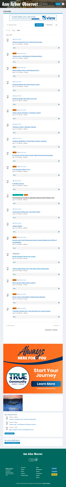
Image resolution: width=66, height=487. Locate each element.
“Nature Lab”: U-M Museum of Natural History (27, 56)
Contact (23, 473)
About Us (23, 467)
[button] (30, 459)
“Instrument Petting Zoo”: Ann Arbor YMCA (26, 212)
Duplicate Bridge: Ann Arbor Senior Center (26, 84)
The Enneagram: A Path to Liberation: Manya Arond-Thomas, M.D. (33, 197)
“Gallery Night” (17, 226)
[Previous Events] (7, 30)
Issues (22, 471)
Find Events (39, 25)
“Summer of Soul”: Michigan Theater (24, 127)
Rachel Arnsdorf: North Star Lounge (23, 256)
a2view (22, 469)
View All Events (9, 433)
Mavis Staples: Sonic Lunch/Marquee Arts (25, 70)
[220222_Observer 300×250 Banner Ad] (33, 403)
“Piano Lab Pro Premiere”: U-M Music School (26, 113)
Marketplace (39, 469)
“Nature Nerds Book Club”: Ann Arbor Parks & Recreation (30, 268)
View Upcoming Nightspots (12, 443)
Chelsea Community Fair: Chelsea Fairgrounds (27, 42)
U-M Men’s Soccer (18, 183)
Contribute (54, 471)
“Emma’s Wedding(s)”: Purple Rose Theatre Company (29, 141)
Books (37, 477)
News (37, 467)
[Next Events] (9, 30)
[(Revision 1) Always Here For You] (33, 368)
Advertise (54, 468)
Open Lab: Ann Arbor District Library (24, 283)
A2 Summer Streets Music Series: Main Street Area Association (32, 155)
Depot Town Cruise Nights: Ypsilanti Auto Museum (28, 297)
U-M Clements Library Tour (21, 169)
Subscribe (54, 474)
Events (38, 471)
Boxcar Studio (46, 483)
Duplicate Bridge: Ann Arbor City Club (24, 98)
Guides (38, 475)
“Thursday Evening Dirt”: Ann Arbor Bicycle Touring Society (31, 311)
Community (39, 473)
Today (13, 30)
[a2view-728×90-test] (33, 20)
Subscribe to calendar (51, 330)
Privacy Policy (24, 475)
